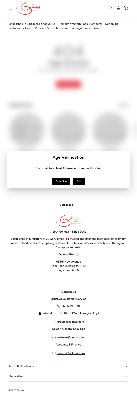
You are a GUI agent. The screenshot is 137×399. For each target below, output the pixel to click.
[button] (126, 8)
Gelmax (20, 390)
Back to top (66, 204)
